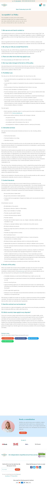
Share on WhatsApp (8, 341)
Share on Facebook (21, 338)
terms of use (21, 271)
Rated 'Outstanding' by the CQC (23, 9)
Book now (23, 432)
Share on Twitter (33, 338)
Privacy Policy (14, 475)
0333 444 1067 (18, 1)
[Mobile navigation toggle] (44, 5)
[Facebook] (31, 467)
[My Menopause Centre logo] (4, 5)
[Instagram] (37, 467)
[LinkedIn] (40, 467)
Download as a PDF (8, 338)
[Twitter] (34, 467)
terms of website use (8, 59)
